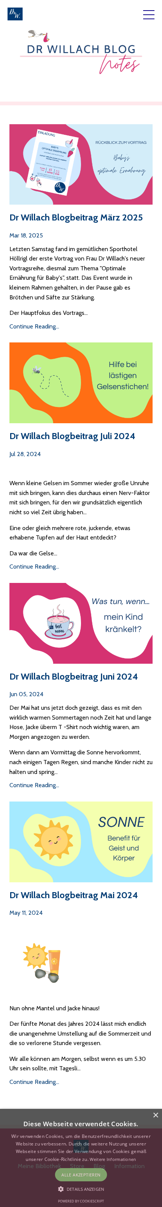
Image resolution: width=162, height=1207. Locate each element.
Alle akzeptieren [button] (80, 1175)
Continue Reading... (34, 326)
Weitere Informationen (113, 1159)
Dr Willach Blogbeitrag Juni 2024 (73, 676)
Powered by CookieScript (81, 1201)
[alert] (81, 1158)
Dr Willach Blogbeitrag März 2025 (76, 217)
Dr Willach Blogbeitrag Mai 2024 (73, 895)
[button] (81, 1189)
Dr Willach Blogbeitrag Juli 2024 (72, 436)
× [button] (155, 1115)
